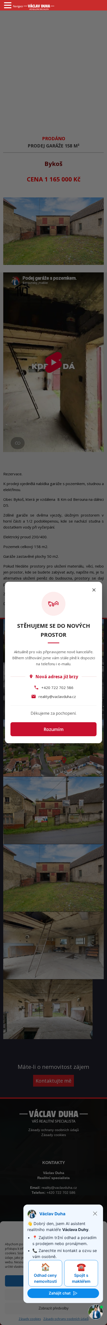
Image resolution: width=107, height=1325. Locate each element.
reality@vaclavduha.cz (57, 696)
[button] (8, 5)
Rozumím (54, 729)
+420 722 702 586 (57, 687)
